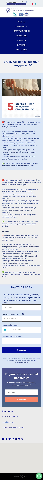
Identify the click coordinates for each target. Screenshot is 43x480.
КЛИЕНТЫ (21, 40)
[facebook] (6, 438)
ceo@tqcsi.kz (27, 2)
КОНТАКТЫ (21, 50)
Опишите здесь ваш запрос (12, 336)
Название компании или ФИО (13, 314)
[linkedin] (15, 438)
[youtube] (12, 438)
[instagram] (9, 438)
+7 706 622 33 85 (13, 2)
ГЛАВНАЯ (21, 22)
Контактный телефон (10, 325)
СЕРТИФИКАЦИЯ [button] (21, 31)
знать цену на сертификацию (18, 4)
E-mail (4, 303)
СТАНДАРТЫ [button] (22, 26)
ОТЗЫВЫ (21, 45)
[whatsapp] (3, 438)
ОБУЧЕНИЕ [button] (21, 36)
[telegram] (19, 438)
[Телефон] (22, 438)
